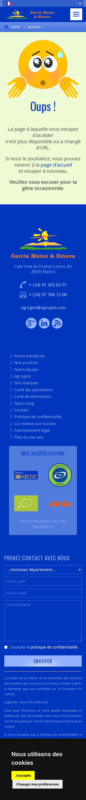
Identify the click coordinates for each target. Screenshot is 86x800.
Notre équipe (24, 369)
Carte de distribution (30, 396)
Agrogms (20, 376)
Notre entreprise (27, 356)
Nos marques (24, 382)
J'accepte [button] (23, 775)
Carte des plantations (31, 389)
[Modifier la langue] (43, 3)
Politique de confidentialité (36, 416)
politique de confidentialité (54, 647)
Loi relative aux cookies (33, 423)
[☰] (76, 14)
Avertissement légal (30, 430)
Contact (19, 410)
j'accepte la (44, 647)
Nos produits (24, 362)
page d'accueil (56, 165)
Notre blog (22, 403)
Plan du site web (26, 437)
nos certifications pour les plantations (43, 523)
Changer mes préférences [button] (37, 784)
